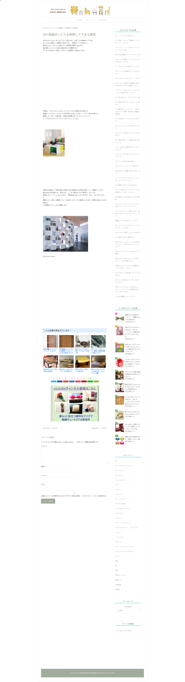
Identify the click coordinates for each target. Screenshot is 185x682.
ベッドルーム (119, 537)
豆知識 (117, 589)
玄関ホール (118, 580)
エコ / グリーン (120, 470)
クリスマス (118, 494)
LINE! (90, 378)
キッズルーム (119, 475)
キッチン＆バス (120, 480)
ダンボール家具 (120, 504)
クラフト (118, 489)
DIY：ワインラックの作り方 (124, 36)
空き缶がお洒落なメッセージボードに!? (128, 55)
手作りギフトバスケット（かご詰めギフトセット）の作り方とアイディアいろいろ (127, 244)
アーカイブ (128, 607)
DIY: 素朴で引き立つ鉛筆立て (124, 237)
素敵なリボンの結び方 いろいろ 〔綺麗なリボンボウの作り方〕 (132, 317)
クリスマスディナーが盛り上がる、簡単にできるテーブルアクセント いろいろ (127, 213)
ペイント (118, 532)
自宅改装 (118, 585)
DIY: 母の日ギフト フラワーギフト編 (127, 97)
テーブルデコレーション (123, 508)
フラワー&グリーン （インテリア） (127, 527)
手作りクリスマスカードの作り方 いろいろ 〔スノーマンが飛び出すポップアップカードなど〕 (127, 289)
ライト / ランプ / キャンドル (124, 547)
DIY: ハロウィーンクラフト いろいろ (127, 78)
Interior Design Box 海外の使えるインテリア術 (92, 10)
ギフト (117, 485)
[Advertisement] (75, 66)
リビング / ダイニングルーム (124, 551)
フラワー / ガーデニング (123, 523)
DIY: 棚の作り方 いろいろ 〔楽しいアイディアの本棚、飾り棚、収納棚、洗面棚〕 (127, 111)
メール (44, 475)
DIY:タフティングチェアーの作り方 (126, 166)
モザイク (118, 542)
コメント (44, 446)
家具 (56, 428)
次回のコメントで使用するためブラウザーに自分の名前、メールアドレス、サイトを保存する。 (74, 496)
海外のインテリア (121, 575)
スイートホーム (120, 499)
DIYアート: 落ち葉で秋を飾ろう (125, 161)
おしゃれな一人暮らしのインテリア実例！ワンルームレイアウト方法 (132, 426)
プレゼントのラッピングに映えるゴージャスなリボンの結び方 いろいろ (132, 361)
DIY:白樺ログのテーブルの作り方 (126, 185)
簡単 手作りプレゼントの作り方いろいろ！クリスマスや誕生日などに (132, 387)
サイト (43, 484)
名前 (43, 466)
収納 (53, 428)
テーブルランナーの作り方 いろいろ (127, 66)
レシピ (117, 556)
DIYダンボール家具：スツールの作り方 (128, 232)
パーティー (118, 518)
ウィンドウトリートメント (123, 466)
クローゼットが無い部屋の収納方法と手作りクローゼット (132, 374)
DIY (51, 428)
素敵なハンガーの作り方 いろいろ (126, 221)
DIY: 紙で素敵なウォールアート (125, 296)
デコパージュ (119, 513)
